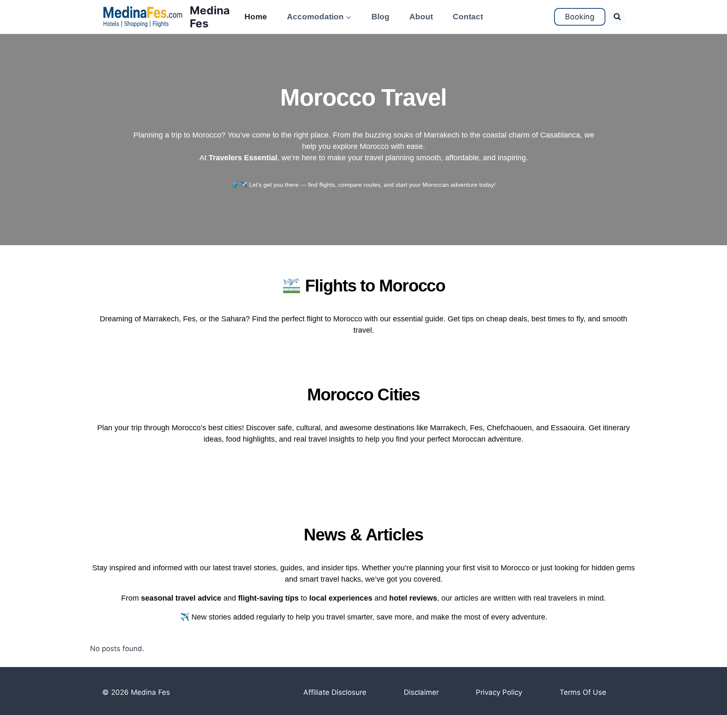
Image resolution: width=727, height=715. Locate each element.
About (421, 16)
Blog (380, 16)
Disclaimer (421, 692)
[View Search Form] (617, 16)
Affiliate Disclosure (334, 692)
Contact (468, 16)
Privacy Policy (499, 692)
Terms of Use (583, 692)
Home (255, 16)
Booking (579, 16)
